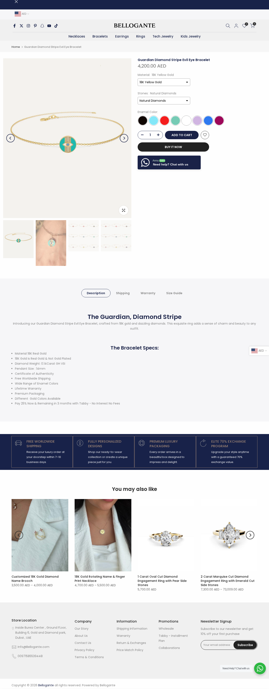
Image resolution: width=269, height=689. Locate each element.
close (13, 1)
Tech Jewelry (163, 36)
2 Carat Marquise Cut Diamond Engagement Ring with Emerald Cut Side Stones (227, 581)
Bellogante (107, 685)
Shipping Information (132, 629)
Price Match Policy (130, 650)
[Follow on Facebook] (14, 25)
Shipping (123, 293)
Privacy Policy (84, 650)
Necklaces (77, 36)
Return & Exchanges (131, 643)
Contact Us (83, 643)
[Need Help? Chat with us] (260, 668)
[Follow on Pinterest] (35, 25)
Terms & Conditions (89, 657)
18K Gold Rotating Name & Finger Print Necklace (100, 579)
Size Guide (174, 293)
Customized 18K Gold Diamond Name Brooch (35, 579)
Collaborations (169, 648)
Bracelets (100, 36)
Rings (140, 36)
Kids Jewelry (191, 36)
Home (16, 47)
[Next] (124, 138)
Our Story (81, 629)
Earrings (122, 36)
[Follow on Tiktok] (56, 25)
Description (96, 293)
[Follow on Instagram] (28, 25)
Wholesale (166, 629)
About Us (81, 636)
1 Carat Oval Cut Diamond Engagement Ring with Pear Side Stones (162, 581)
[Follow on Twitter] (21, 25)
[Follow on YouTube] (49, 25)
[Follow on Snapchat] (42, 25)
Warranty (148, 293)
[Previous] (10, 138)
